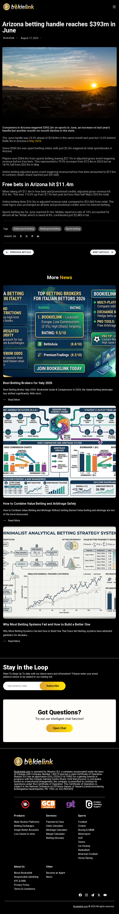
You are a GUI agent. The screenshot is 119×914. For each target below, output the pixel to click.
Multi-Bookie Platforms (26, 822)
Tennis (81, 842)
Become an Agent (55, 873)
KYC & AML (20, 881)
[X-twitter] (98, 895)
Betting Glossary (55, 838)
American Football (88, 854)
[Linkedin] (38, 236)
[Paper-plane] (92, 895)
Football (82, 822)
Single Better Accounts (26, 830)
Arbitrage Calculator (56, 830)
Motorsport (84, 834)
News (49, 877)
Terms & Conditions (24, 889)
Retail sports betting (50, 229)
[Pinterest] (32, 236)
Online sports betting (24, 229)
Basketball (84, 850)
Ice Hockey (84, 846)
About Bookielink (23, 873)
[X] (26, 236)
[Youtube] (105, 895)
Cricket (82, 826)
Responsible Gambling (26, 877)
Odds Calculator (54, 826)
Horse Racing (85, 858)
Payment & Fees (55, 822)
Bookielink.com (80, 906)
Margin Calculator (55, 834)
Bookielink (8, 37)
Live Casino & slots (24, 834)
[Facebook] (21, 236)
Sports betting (73, 229)
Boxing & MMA (86, 830)
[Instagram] (86, 895)
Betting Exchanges (24, 826)
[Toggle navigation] (97, 7)
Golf (80, 838)
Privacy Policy (21, 885)
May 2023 (35, 141)
